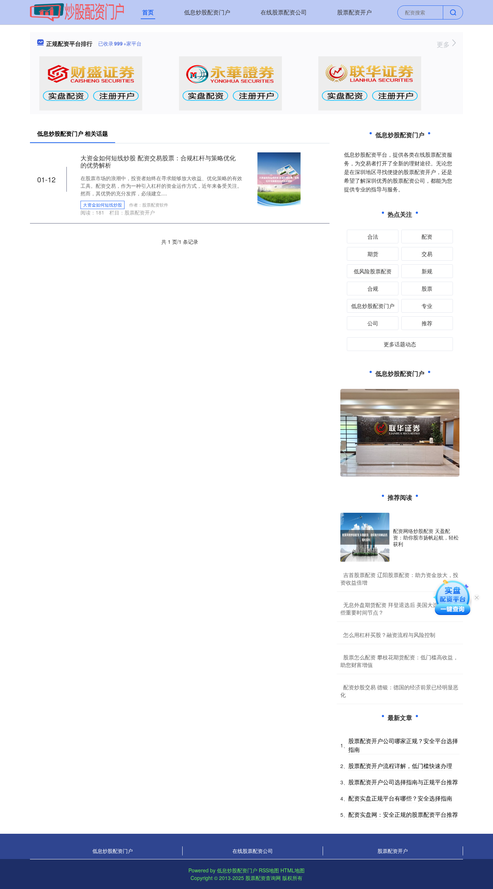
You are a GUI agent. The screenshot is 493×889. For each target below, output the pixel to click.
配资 (427, 236)
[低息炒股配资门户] (77, 11)
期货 (372, 253)
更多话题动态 (400, 344)
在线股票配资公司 (284, 12)
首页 (148, 12)
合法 (372, 236)
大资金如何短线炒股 (102, 204)
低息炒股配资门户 (207, 12)
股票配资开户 (354, 12)
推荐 (427, 323)
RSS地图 (269, 870)
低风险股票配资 (373, 271)
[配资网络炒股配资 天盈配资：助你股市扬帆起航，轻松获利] (364, 537)
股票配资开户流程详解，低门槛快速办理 (400, 766)
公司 (372, 323)
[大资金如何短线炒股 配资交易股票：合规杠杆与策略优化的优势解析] (279, 178)
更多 (444, 44)
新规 (427, 271)
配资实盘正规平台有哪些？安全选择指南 (400, 798)
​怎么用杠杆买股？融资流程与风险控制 (389, 634)
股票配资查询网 (263, 877)
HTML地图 (292, 870)
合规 (372, 288)
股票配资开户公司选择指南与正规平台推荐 (403, 782)
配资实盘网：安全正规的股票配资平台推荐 (403, 814)
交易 (427, 253)
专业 (427, 305)
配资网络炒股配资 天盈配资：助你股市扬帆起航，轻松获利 (426, 537)
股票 (427, 288)
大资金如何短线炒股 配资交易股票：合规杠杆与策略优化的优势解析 (158, 161)
